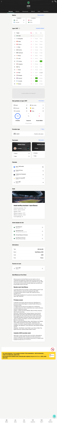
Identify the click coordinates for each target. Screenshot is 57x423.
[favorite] (52, 1)
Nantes (19, 84)
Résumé (11, 11)
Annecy (19, 44)
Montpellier (20, 38)
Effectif (33, 11)
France (41, 257)
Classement (25, 11)
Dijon (19, 72)
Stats (39, 11)
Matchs (17, 11)
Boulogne (20, 75)
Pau (19, 67)
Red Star (20, 50)
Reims (19, 69)
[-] (54, 416)
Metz (19, 47)
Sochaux (20, 61)
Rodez (19, 41)
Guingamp (20, 64)
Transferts (45, 11)
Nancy (19, 55)
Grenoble (20, 81)
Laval (19, 58)
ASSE (19, 35)
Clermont (20, 78)
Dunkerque (20, 52)
